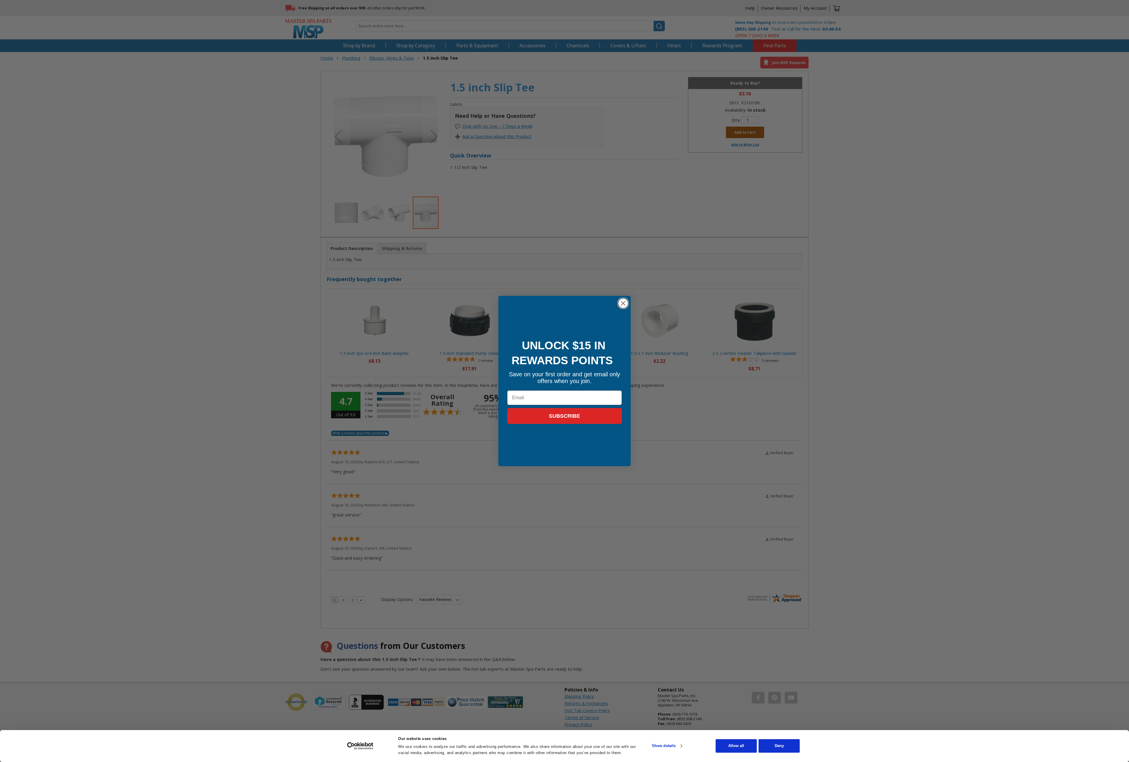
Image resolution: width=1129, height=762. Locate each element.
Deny (779, 746)
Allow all (736, 746)
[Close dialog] (623, 303)
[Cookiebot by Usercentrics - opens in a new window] (360, 746)
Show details (664, 746)
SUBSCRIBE (564, 416)
